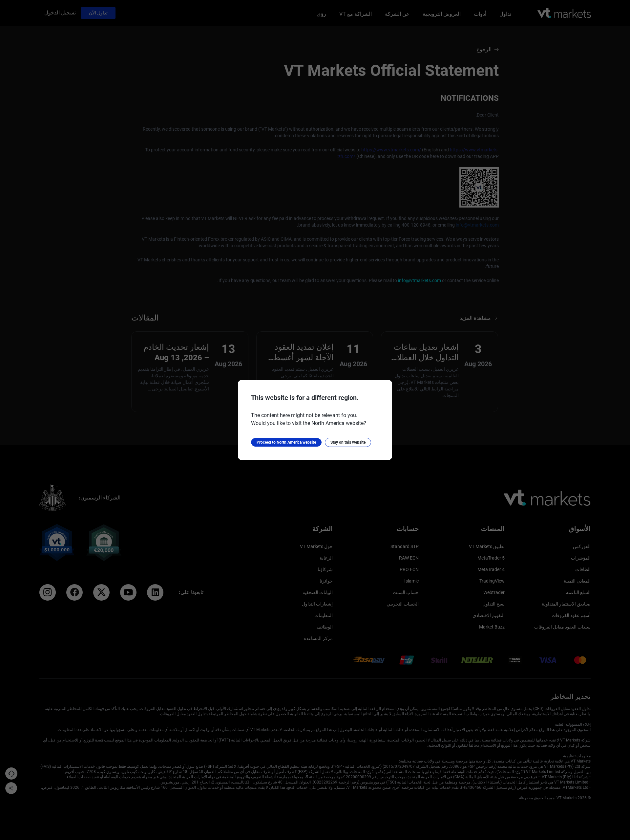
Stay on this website (348, 442)
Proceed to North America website (286, 442)
